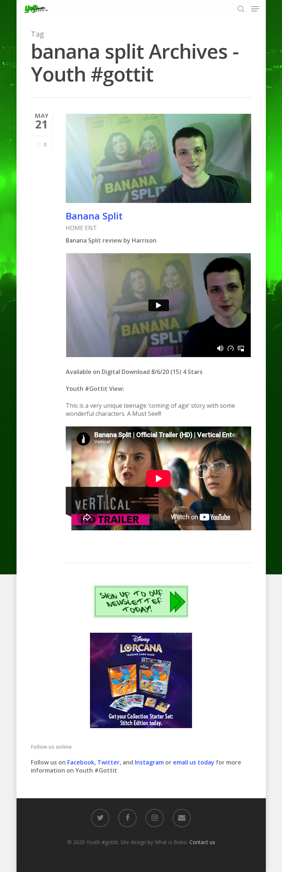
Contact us (202, 842)
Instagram (150, 762)
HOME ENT (81, 228)
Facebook (80, 762)
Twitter (108, 762)
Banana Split (94, 215)
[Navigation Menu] (255, 8)
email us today (193, 762)
